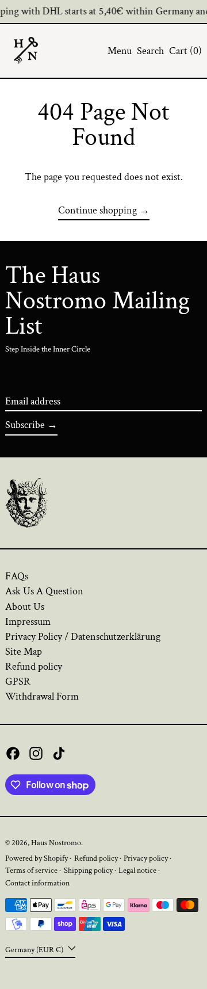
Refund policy (33, 666)
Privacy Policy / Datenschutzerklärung (82, 636)
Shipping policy (88, 870)
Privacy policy (146, 858)
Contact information (37, 882)
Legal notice (137, 870)
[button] (150, 51)
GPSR (17, 681)
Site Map (23, 651)
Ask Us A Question (44, 591)
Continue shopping (97, 210)
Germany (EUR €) (35, 949)
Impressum (28, 621)
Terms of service (31, 870)
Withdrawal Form (42, 696)
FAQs (16, 576)
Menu (120, 51)
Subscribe (25, 425)
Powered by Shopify (36, 858)
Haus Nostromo (56, 842)
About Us (24, 606)
